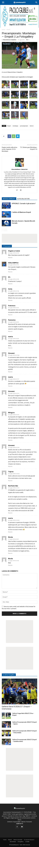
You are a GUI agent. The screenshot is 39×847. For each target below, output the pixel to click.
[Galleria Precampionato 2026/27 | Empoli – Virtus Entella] (6, 733)
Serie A (31, 126)
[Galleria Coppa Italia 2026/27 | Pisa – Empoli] (6, 715)
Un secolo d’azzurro (29, 839)
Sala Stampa (13, 841)
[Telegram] (18, 136)
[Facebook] (9, 136)
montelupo (15, 126)
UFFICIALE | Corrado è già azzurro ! (24, 203)
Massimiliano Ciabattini (9, 39)
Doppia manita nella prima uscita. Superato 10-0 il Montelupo (9, 149)
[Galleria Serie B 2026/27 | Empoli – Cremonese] (19, 691)
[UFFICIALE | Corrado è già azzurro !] (6, 205)
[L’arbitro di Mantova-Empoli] (6, 214)
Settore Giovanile (17, 839)
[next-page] (6, 230)
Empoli (8, 29)
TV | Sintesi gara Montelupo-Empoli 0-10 (28, 148)
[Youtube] (22, 827)
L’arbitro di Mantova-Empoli (21, 212)
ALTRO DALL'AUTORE (23, 198)
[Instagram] (21, 190)
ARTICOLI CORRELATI (9, 198)
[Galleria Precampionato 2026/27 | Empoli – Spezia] (6, 724)
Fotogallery (20, 841)
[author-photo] (19, 167)
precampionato (24, 126)
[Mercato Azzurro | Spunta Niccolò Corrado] (6, 223)
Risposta (10, 257)
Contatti (27, 841)
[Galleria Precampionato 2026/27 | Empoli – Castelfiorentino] (6, 742)
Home (3, 29)
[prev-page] (3, 230)
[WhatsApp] (13, 136)
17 (28, 39)
